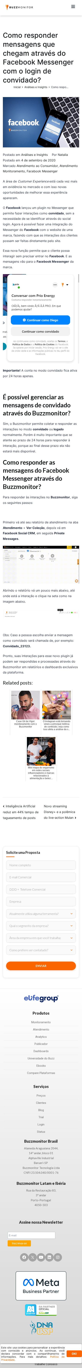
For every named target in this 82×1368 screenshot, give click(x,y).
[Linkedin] (49, 1257)
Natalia (63, 155)
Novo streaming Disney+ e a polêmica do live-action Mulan (59, 811)
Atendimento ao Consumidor (37, 166)
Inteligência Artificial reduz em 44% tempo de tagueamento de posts (21, 812)
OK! (74, 1354)
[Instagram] (58, 1257)
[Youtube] (41, 1257)
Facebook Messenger (42, 171)
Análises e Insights (34, 155)
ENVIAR (41, 966)
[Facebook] (24, 1257)
